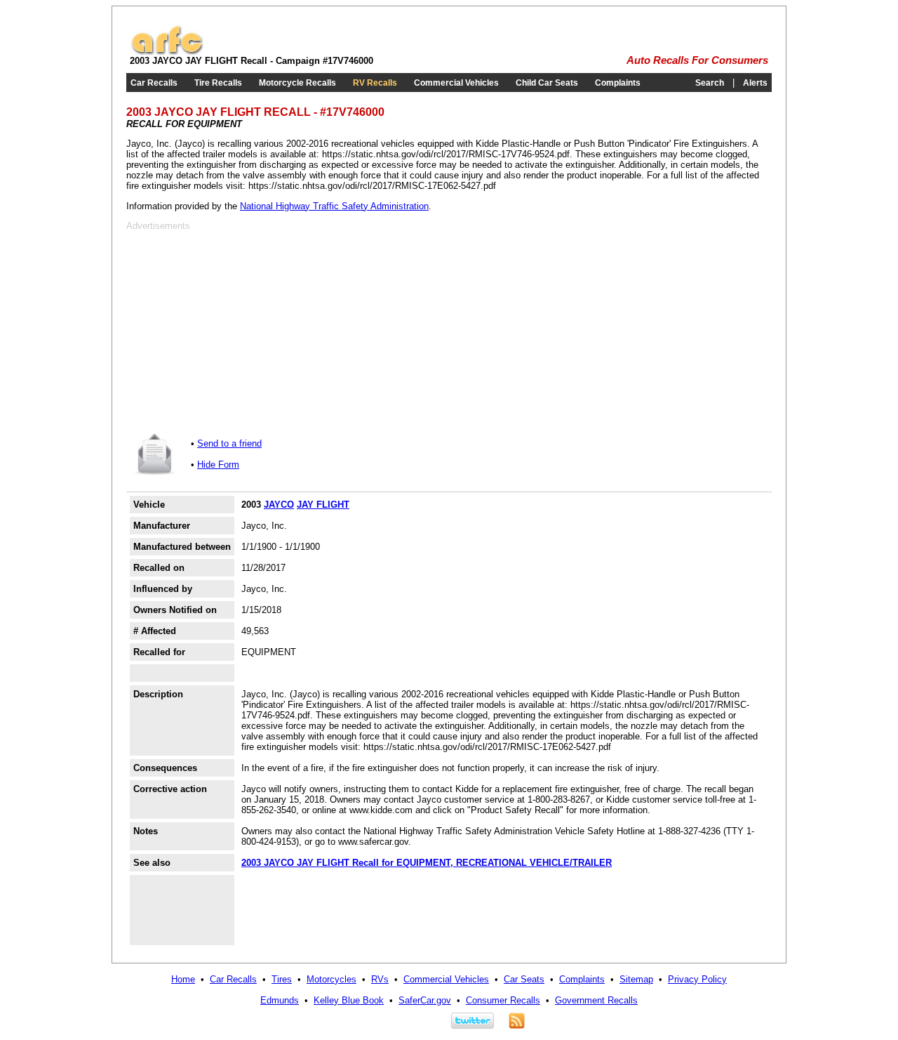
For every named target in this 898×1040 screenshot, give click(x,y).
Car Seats (524, 979)
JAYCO (279, 504)
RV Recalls (375, 83)
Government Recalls (596, 1000)
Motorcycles (331, 979)
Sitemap (636, 979)
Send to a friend (229, 443)
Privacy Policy (697, 979)
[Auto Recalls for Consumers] (167, 52)
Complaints (618, 83)
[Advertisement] (244, 329)
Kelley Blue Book (349, 1000)
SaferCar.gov (424, 1000)
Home (183, 979)
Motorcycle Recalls (297, 83)
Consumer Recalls (503, 1000)
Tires (282, 979)
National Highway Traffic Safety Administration (334, 206)
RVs (380, 979)
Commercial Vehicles (456, 83)
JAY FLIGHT (323, 504)
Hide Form (218, 464)
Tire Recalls (218, 83)
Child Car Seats (547, 83)
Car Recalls (153, 83)
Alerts (755, 83)
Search (709, 83)
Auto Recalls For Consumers (697, 60)
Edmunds (279, 1000)
